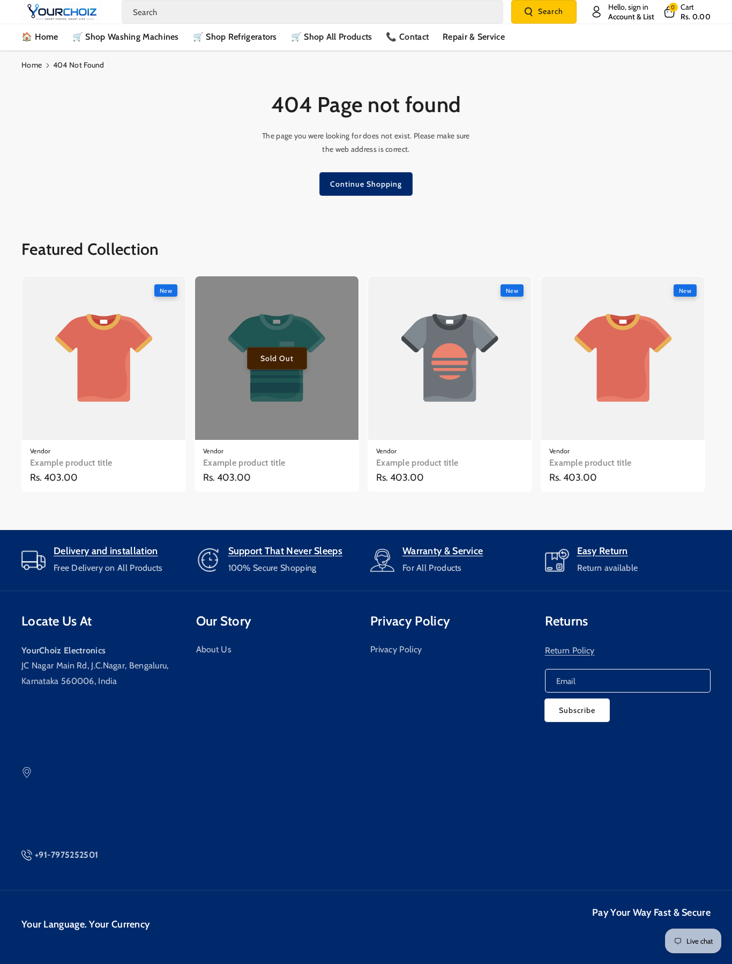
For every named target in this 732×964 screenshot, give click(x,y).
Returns (566, 621)
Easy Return (602, 551)
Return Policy (570, 650)
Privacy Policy (396, 649)
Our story (224, 621)
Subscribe (577, 710)
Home (31, 65)
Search (550, 11)
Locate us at (56, 621)
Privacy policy (410, 621)
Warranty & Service (442, 551)
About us (213, 649)
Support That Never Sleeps (285, 551)
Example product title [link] (71, 463)
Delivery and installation (106, 551)
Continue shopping (366, 184)
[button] (686, 12)
